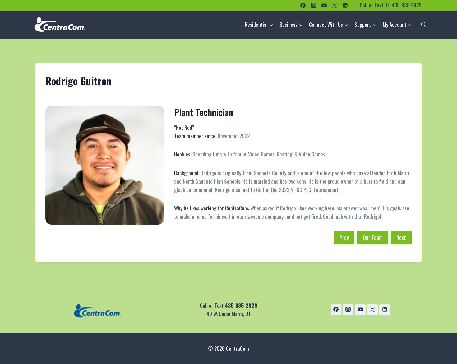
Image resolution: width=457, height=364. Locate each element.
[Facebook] (303, 5)
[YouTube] (324, 5)
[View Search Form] (423, 24)
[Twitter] (334, 5)
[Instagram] (313, 5)
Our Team (373, 237)
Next (401, 237)
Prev (344, 237)
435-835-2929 (407, 5)
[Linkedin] (345, 5)
